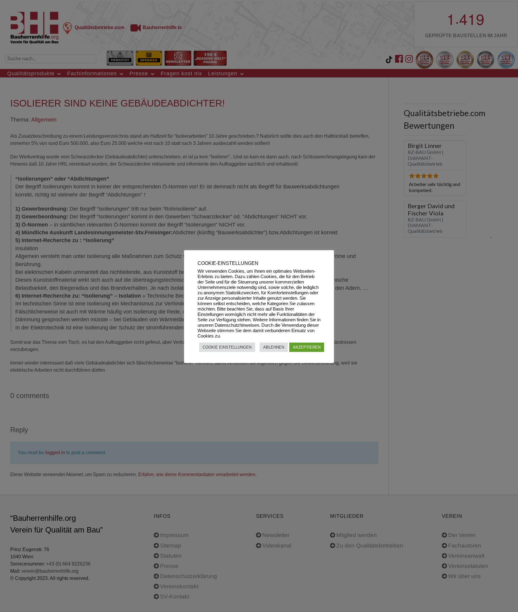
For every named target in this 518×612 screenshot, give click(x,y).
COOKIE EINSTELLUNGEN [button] (227, 347)
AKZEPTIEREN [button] (306, 347)
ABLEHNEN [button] (273, 347)
